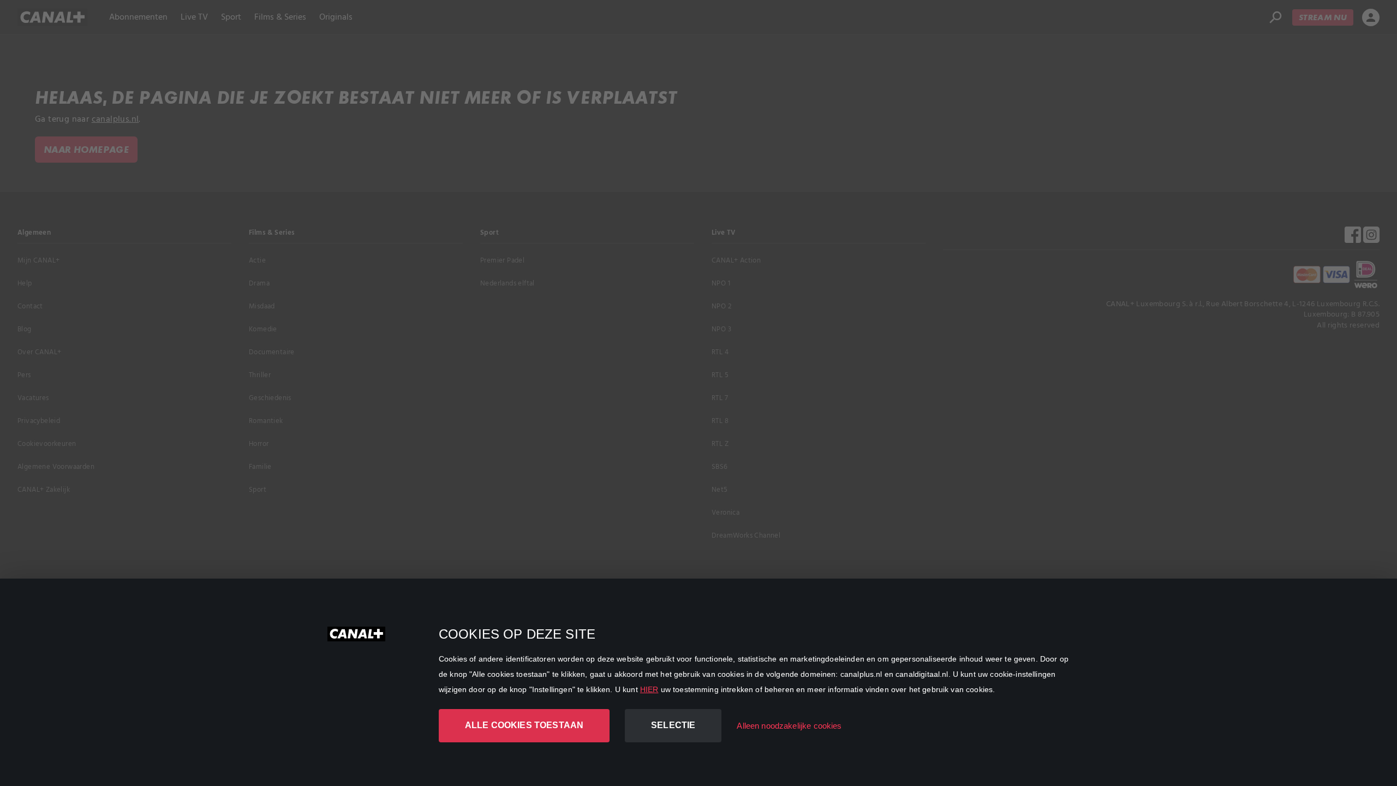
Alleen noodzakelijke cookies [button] (789, 725)
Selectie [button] (673, 725)
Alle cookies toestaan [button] (524, 725)
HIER (649, 689)
